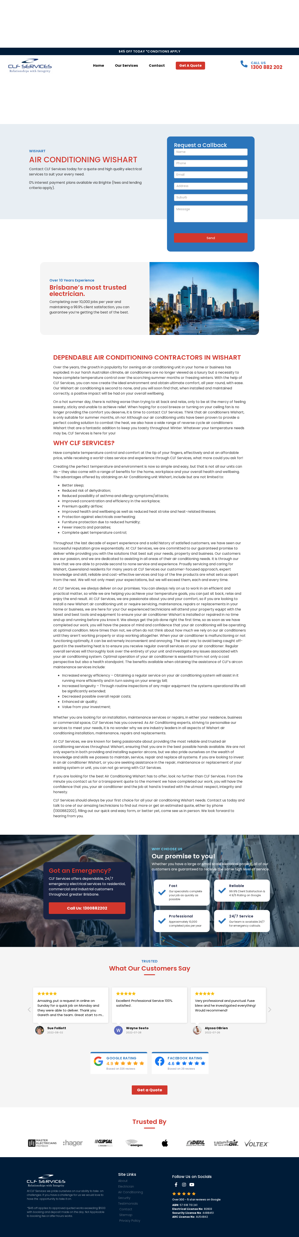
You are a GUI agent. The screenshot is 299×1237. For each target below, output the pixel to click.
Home (98, 65)
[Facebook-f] (176, 1185)
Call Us (258, 62)
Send (211, 238)
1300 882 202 (266, 67)
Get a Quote (190, 65)
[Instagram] (184, 1185)
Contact (157, 65)
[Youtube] (192, 1185)
